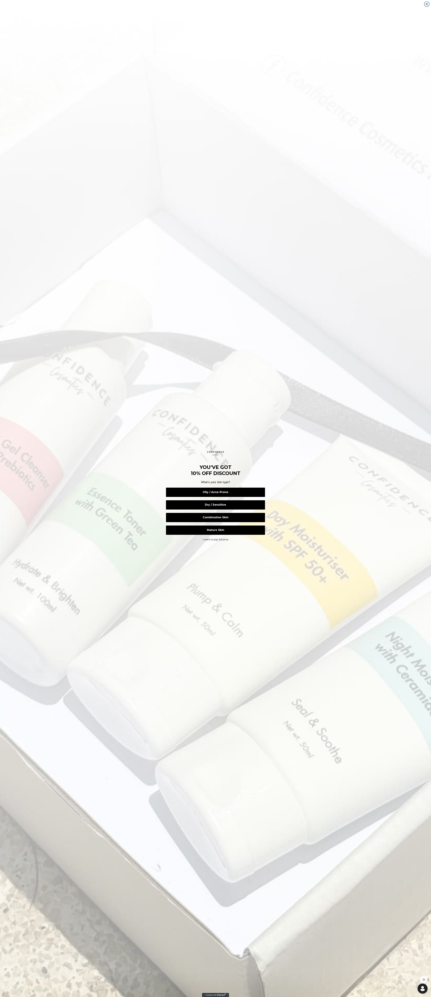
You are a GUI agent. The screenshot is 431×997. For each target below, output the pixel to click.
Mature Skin (215, 530)
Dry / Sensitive (215, 504)
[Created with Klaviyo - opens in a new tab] (215, 995)
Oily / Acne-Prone (215, 492)
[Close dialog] (426, 4)
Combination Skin (215, 517)
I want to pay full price (215, 539)
